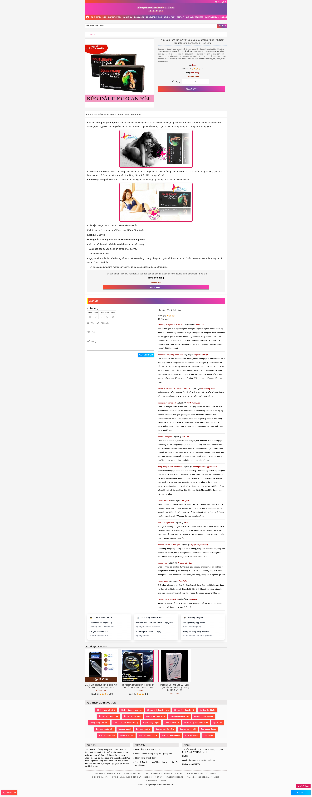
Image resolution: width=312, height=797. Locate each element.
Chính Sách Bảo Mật (132, 773)
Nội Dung (91, 341)
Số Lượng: (176, 81)
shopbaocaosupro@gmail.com (201, 760)
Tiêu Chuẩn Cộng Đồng (142, 777)
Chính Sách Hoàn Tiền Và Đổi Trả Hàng (201, 773)
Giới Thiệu (99, 773)
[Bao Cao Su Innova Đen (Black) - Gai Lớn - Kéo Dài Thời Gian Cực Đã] (101, 665)
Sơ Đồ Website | (152, 780)
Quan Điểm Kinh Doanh (174, 777)
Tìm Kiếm (222, 26)
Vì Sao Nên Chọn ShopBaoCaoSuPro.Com (203, 777)
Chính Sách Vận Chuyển (172, 773)
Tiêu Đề (91, 332)
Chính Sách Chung (113, 773)
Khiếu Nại (158, 777)
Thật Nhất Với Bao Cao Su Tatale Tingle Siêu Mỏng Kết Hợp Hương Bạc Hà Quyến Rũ (174, 687)
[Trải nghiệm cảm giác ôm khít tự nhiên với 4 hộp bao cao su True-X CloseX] (137, 665)
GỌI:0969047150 (9, 793)
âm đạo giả (208, 735)
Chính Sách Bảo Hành (100, 777)
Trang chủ (91, 34)
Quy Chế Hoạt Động (152, 773)
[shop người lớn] (87, 17)
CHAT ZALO (301, 793)
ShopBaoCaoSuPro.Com (156, 7)
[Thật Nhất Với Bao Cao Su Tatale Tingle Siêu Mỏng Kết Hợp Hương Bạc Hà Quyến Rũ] (174, 665)
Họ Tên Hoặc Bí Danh (98, 323)
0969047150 (156, 11)
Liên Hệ (163, 780)
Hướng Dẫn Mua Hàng (121, 777)
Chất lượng (93, 308)
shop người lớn (191, 735)
